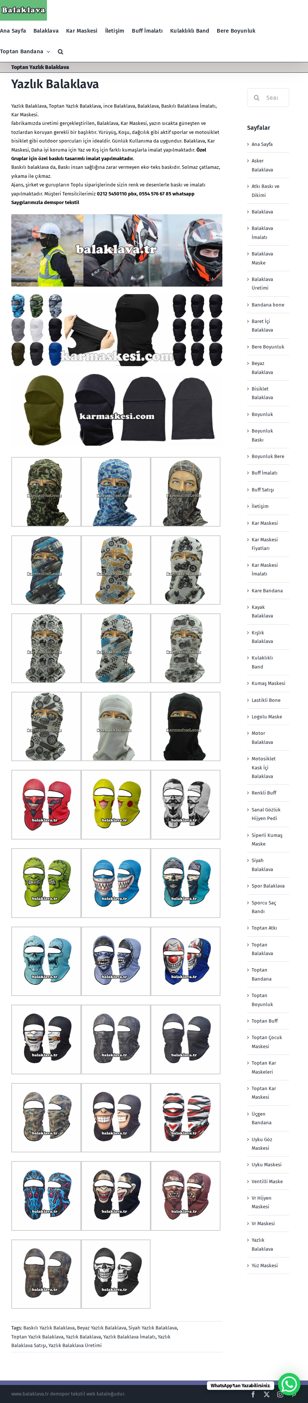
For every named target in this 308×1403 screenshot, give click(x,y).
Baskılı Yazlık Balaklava (49, 1328)
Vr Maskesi (263, 1223)
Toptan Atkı (264, 928)
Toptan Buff (265, 1021)
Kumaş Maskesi (268, 683)
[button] (60, 51)
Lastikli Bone (266, 700)
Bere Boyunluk (268, 347)
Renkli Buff (264, 793)
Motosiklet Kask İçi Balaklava (264, 767)
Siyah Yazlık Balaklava (152, 1328)
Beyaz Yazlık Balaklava (101, 1328)
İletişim (260, 506)
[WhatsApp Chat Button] (289, 1384)
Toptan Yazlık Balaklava (75, 106)
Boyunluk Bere (268, 456)
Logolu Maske (267, 717)
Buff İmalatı (265, 473)
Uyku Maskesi (267, 1164)
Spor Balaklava (268, 886)
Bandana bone (268, 305)
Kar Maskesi (134, 123)
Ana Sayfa (262, 144)
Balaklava (262, 212)
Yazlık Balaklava (55, 84)
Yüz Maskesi (265, 1265)
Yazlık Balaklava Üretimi (75, 1345)
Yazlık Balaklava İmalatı (129, 1337)
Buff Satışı (263, 490)
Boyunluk (262, 414)
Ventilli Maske (267, 1181)
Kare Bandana (267, 590)
